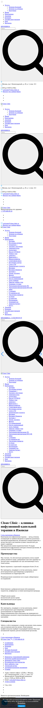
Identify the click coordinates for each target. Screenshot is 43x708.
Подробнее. (22, 703)
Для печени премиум (16, 295)
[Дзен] (6, 100)
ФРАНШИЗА (5, 26)
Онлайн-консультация (12, 19)
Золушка (12, 241)
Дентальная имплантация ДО (19, 286)
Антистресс (13, 250)
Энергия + (12, 255)
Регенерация (13, 300)
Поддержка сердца (15, 262)
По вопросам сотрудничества (15, 662)
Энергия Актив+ (14, 304)
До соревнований (15, 277)
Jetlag (10, 289)
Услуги (7, 5)
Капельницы (9, 14)
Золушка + (12, 271)
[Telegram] (6, 95)
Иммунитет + (13, 257)
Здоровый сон (13, 302)
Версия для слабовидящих (12, 91)
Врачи (7, 12)
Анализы (8, 16)
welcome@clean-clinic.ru (11, 90)
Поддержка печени (15, 243)
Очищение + (13, 245)
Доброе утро (13, 254)
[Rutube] (6, 98)
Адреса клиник (10, 681)
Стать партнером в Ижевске (10, 535)
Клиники (8, 18)
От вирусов (13, 298)
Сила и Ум (12, 264)
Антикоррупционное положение (16, 667)
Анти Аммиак (13, 280)
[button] (2, 354)
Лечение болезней (15, 7)
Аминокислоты (14, 248)
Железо (11, 275)
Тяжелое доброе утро (16, 282)
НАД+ (11, 305)
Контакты (8, 23)
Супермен (12, 291)
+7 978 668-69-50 (6, 211)
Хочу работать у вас (11, 664)
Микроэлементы (14, 259)
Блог (6, 21)
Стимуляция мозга (15, 261)
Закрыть (21, 706)
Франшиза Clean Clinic (12, 660)
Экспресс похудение (16, 246)
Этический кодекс (11, 666)
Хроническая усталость (17, 266)
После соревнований (16, 279)
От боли (11, 296)
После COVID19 (14, 252)
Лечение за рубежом (16, 9)
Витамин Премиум (15, 270)
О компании (9, 643)
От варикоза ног (14, 293)
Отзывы (7, 669)
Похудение (12, 10)
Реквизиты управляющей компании (17, 657)
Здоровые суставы (15, 284)
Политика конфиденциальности (16, 658)
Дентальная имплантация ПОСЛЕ (20, 287)
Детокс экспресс (14, 273)
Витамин (12, 268)
